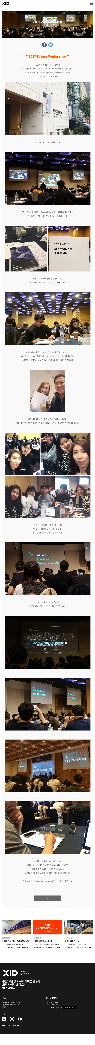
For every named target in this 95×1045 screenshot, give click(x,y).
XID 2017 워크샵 (72, 940)
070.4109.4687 (53, 1002)
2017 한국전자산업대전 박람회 (15, 940)
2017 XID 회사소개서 (42, 940)
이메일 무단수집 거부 (70, 1007)
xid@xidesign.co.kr (56, 1007)
